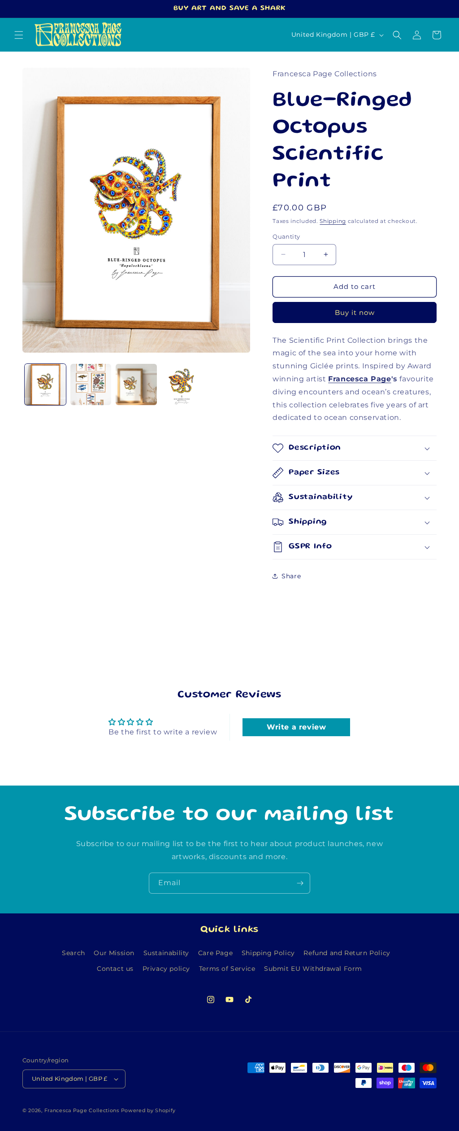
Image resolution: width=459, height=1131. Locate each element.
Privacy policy (166, 969)
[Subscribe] (300, 883)
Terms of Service (227, 969)
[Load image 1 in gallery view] (45, 384)
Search (73, 953)
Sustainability (166, 953)
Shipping (333, 221)
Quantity (286, 236)
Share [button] (291, 576)
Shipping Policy (268, 953)
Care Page (215, 953)
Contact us (115, 969)
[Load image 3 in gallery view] (136, 384)
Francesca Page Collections (81, 1110)
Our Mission (114, 953)
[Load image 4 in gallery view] (182, 384)
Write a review (296, 727)
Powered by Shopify (148, 1110)
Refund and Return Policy (346, 953)
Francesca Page (359, 379)
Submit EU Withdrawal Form (313, 969)
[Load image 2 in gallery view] (91, 384)
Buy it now (355, 312)
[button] (19, 35)
